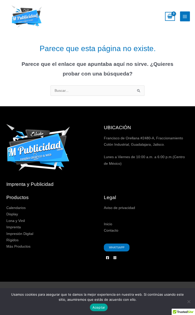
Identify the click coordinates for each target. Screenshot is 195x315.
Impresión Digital (19, 234)
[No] (188, 301)
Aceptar (98, 307)
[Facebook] (107, 257)
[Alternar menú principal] (185, 16)
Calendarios (16, 208)
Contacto (111, 230)
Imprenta (13, 227)
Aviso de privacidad (119, 208)
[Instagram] (115, 257)
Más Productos (18, 246)
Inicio (108, 224)
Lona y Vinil (15, 221)
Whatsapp (116, 247)
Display (12, 214)
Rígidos (12, 240)
